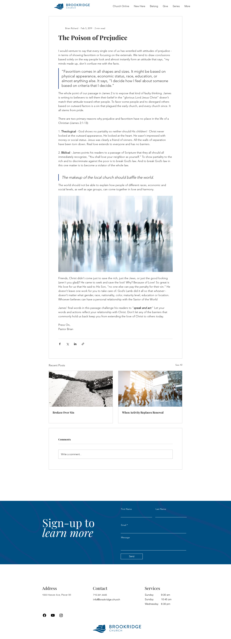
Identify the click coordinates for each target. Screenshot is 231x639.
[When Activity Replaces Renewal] (150, 389)
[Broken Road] (81, 389)
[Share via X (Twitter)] (67, 343)
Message (125, 537)
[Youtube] (53, 615)
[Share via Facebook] (59, 343)
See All (178, 364)
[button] (154, 6)
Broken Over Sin (63, 412)
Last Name (161, 509)
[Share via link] (82, 343)
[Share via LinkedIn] (75, 343)
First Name (126, 509)
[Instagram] (61, 615)
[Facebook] (44, 615)
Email (123, 525)
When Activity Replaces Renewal (143, 412)
